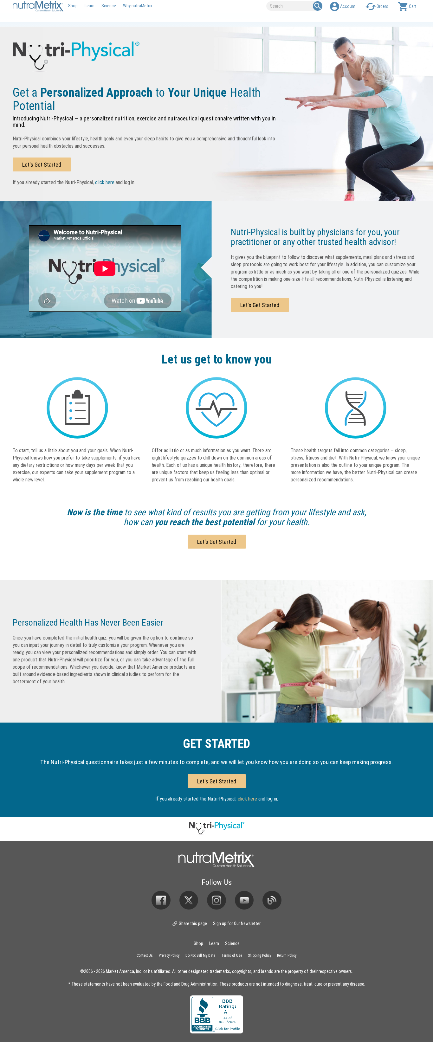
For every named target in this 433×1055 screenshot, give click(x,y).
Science (108, 6)
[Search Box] (317, 6)
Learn (89, 6)
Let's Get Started (41, 164)
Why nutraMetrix (137, 6)
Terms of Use (231, 955)
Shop (73, 6)
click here (104, 182)
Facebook (161, 900)
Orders (382, 6)
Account (348, 6)
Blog (271, 900)
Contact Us (145, 955)
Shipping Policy (259, 955)
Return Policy (286, 955)
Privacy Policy (169, 955)
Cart (413, 6)
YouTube (244, 900)
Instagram (216, 900)
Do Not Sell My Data (200, 955)
